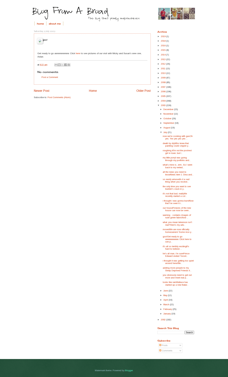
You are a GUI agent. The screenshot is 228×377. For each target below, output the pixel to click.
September (169, 123)
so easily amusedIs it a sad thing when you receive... (176, 180)
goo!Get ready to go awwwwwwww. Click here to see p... (177, 239)
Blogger (129, 370)
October (167, 118)
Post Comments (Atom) (59, 97)
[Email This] (56, 64)
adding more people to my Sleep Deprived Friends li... (177, 269)
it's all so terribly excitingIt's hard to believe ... (176, 247)
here (78, 53)
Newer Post (41, 90)
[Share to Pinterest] (68, 64)
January (167, 313)
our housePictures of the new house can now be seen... (177, 209)
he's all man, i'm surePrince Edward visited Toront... (176, 254)
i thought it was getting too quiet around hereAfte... (178, 261)
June (166, 290)
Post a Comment (50, 77)
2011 (163, 68)
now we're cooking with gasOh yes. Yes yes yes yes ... (178, 137)
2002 (163, 319)
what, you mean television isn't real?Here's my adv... (177, 223)
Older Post (143, 90)
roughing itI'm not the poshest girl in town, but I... (177, 151)
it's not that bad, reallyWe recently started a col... (175, 194)
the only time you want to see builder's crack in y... (177, 187)
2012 (163, 64)
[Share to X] (62, 64)
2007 (163, 87)
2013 (163, 59)
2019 (163, 36)
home (40, 23)
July (165, 132)
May (165, 295)
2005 (163, 96)
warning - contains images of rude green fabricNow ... (177, 216)
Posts (164, 345)
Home (93, 90)
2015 (163, 50)
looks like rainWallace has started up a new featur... (175, 283)
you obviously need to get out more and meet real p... (177, 276)
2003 (163, 105)
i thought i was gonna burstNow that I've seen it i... (178, 201)
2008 (163, 82)
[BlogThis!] (59, 64)
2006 (163, 91)
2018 (163, 41)
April (166, 300)
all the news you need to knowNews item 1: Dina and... (178, 173)
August (167, 127)
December (168, 109)
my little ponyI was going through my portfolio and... (177, 158)
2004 (163, 101)
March (166, 304)
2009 (163, 77)
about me (55, 23)
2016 (163, 45)
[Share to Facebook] (65, 64)
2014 (163, 54)
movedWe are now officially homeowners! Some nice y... (177, 230)
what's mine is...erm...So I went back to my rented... (177, 166)
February (168, 309)
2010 (163, 73)
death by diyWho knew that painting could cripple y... (176, 144)
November (168, 114)
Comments (166, 350)
